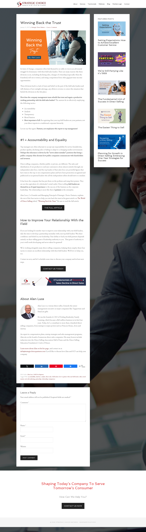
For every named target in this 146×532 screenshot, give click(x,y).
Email (23, 436)
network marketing (30, 379)
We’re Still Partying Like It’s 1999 (110, 72)
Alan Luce (30, 374)
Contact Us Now (73, 506)
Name (23, 425)
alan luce (38, 377)
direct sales (49, 377)
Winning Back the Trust (47, 201)
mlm (80, 377)
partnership (38, 379)
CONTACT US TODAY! (53, 269)
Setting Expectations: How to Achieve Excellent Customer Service (112, 42)
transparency (52, 379)
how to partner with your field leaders (69, 377)
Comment (24, 402)
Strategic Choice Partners (31, 4)
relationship (45, 379)
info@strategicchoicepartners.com (32, 351)
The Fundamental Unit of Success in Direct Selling (111, 100)
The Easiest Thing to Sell (111, 127)
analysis (43, 377)
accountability (31, 377)
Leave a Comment (52, 27)
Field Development (39, 374)
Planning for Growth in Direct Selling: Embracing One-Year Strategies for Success (111, 157)
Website (23, 446)
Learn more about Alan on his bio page (34, 348)
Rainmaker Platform (88, 522)
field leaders (55, 377)
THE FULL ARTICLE (53, 208)
